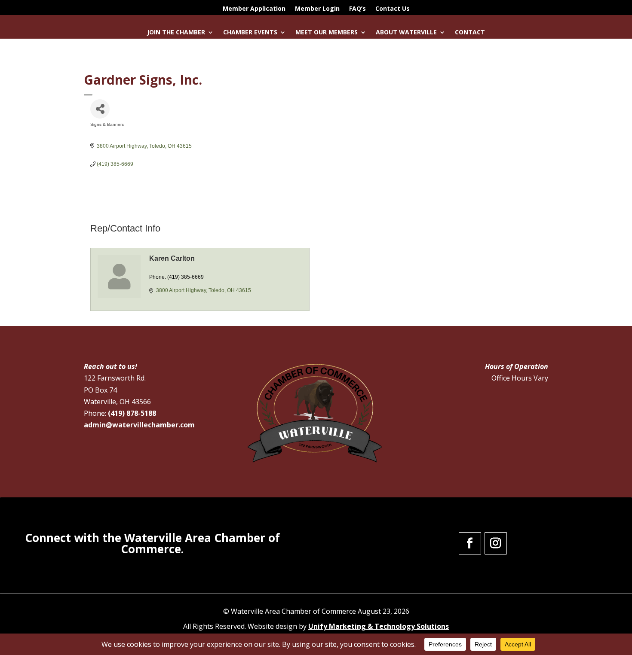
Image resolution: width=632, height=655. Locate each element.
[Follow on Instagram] (496, 543)
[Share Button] (100, 109)
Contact (470, 32)
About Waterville (406, 32)
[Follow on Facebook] (470, 543)
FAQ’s (357, 9)
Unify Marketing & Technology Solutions (378, 626)
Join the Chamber (176, 32)
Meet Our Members (326, 32)
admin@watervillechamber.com (139, 425)
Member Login (317, 9)
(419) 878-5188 (132, 413)
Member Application (254, 9)
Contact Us (392, 9)
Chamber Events (250, 32)
